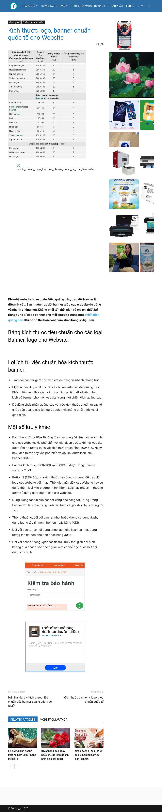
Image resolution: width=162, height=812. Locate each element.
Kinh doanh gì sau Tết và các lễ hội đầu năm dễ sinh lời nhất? (88, 754)
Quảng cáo (48, 5)
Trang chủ (29, 5)
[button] (149, 6)
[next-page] (16, 766)
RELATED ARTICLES (22, 719)
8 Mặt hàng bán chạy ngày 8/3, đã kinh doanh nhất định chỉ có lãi (55, 754)
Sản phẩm (117, 5)
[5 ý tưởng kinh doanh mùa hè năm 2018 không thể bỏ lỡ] (22, 738)
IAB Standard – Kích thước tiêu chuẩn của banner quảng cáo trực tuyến (30, 702)
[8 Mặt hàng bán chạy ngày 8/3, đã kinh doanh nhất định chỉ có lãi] (55, 738)
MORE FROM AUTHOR (53, 719)
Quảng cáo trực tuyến (33, 22)
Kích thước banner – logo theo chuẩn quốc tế (83, 699)
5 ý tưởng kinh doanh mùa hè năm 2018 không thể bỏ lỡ (22, 754)
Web (63, 5)
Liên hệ (130, 5)
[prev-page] (10, 766)
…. (139, 5)
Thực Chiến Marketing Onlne (88, 5)
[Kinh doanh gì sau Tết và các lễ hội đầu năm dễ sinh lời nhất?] (89, 738)
